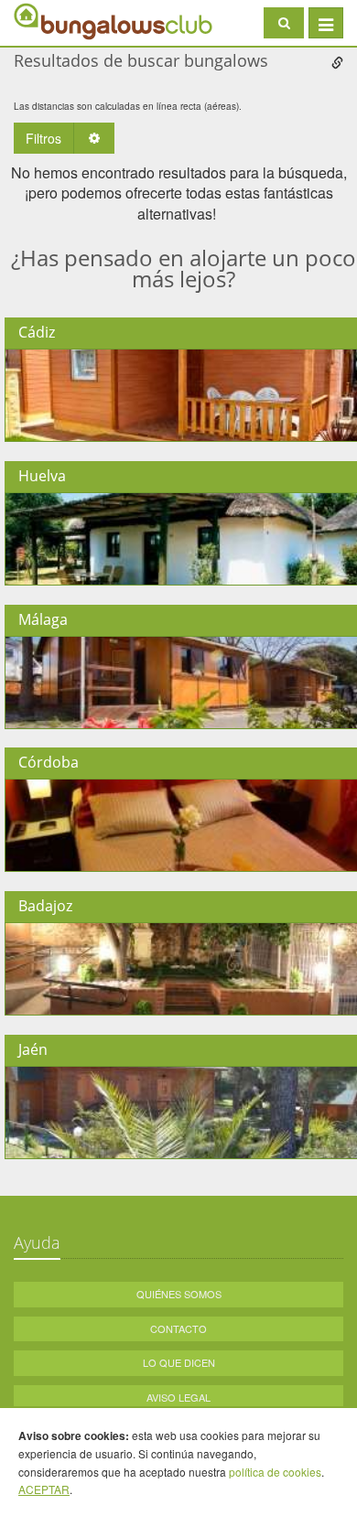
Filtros (43, 138)
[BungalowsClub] (59, 20)
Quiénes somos (179, 1293)
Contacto (178, 1328)
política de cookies (275, 1471)
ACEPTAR (44, 1489)
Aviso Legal (178, 1397)
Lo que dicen (179, 1362)
